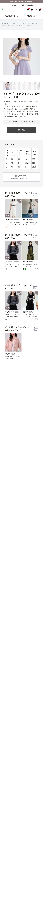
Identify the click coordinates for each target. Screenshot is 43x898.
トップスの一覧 (32, 23)
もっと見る (35, 194)
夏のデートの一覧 (18, 23)
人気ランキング (32, 16)
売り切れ (21, 130)
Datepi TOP (5, 23)
